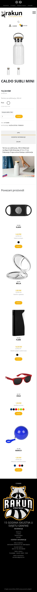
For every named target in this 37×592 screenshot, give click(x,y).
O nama (13, 5)
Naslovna (6, 5)
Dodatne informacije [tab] (18, 137)
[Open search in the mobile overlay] (18, 21)
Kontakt (30, 5)
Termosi (21, 125)
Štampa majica (21, 5)
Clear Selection (5, 106)
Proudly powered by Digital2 (24, 589)
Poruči (19, 116)
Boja (2, 102)
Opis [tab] (18, 132)
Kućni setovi (13, 125)
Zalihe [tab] (18, 141)
